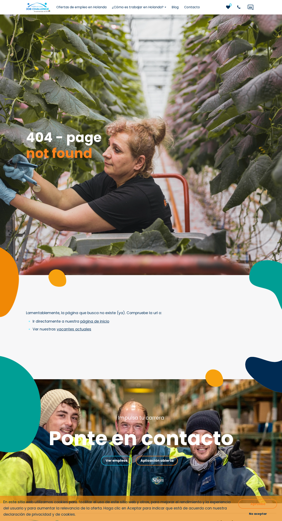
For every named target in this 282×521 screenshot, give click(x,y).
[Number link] (240, 7)
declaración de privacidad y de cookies (39, 514)
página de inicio (94, 321)
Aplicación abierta (157, 460)
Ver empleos (116, 460)
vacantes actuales (74, 329)
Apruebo (257, 504)
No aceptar (258, 514)
